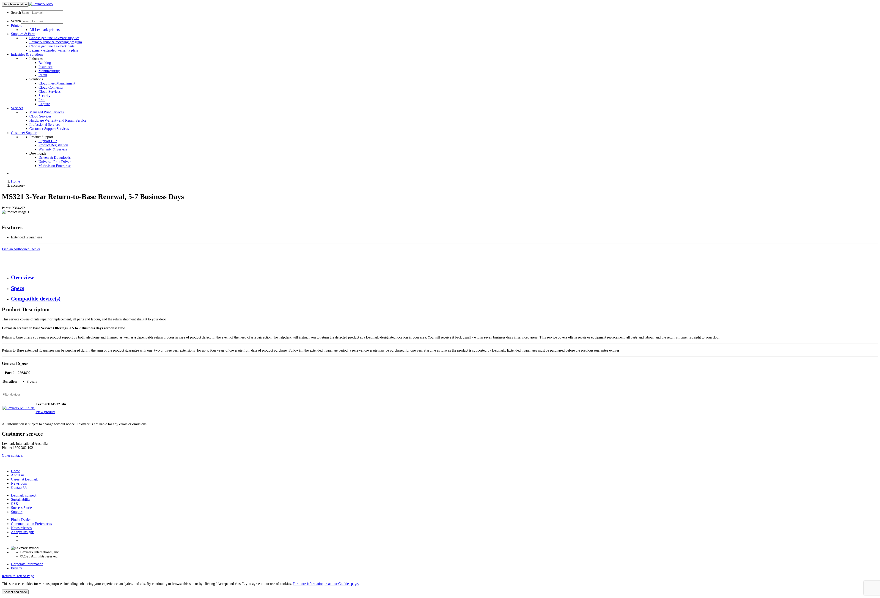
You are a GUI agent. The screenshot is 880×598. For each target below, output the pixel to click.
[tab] (444, 277)
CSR (14, 503)
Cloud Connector (50, 87)
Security (44, 96)
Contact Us (19, 487)
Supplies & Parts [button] (23, 34)
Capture (44, 104)
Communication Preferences (31, 524)
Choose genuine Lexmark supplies (54, 38)
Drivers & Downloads (54, 157)
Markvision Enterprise (54, 166)
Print (41, 100)
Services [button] (17, 108)
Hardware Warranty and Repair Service (57, 120)
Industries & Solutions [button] (27, 54)
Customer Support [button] (24, 133)
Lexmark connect (23, 495)
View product (45, 412)
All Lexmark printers (44, 30)
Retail (42, 75)
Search (16, 12)
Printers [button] (16, 25)
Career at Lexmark (24, 479)
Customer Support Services (49, 129)
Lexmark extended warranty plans (54, 50)
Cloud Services (49, 91)
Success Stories (22, 508)
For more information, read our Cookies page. (326, 584)
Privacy (16, 568)
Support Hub (47, 141)
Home (15, 181)
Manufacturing (49, 71)
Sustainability (20, 499)
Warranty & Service (52, 149)
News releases (21, 528)
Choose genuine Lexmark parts (51, 46)
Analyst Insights (22, 532)
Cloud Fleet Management (56, 83)
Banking (44, 63)
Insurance (45, 67)
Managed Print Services (46, 112)
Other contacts (12, 455)
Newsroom (19, 483)
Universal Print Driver (54, 162)
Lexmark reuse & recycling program (55, 42)
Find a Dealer (21, 520)
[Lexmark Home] (41, 4)
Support (16, 512)
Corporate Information (27, 564)
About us (17, 475)
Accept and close (15, 592)
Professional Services (44, 124)
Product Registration (53, 145)
